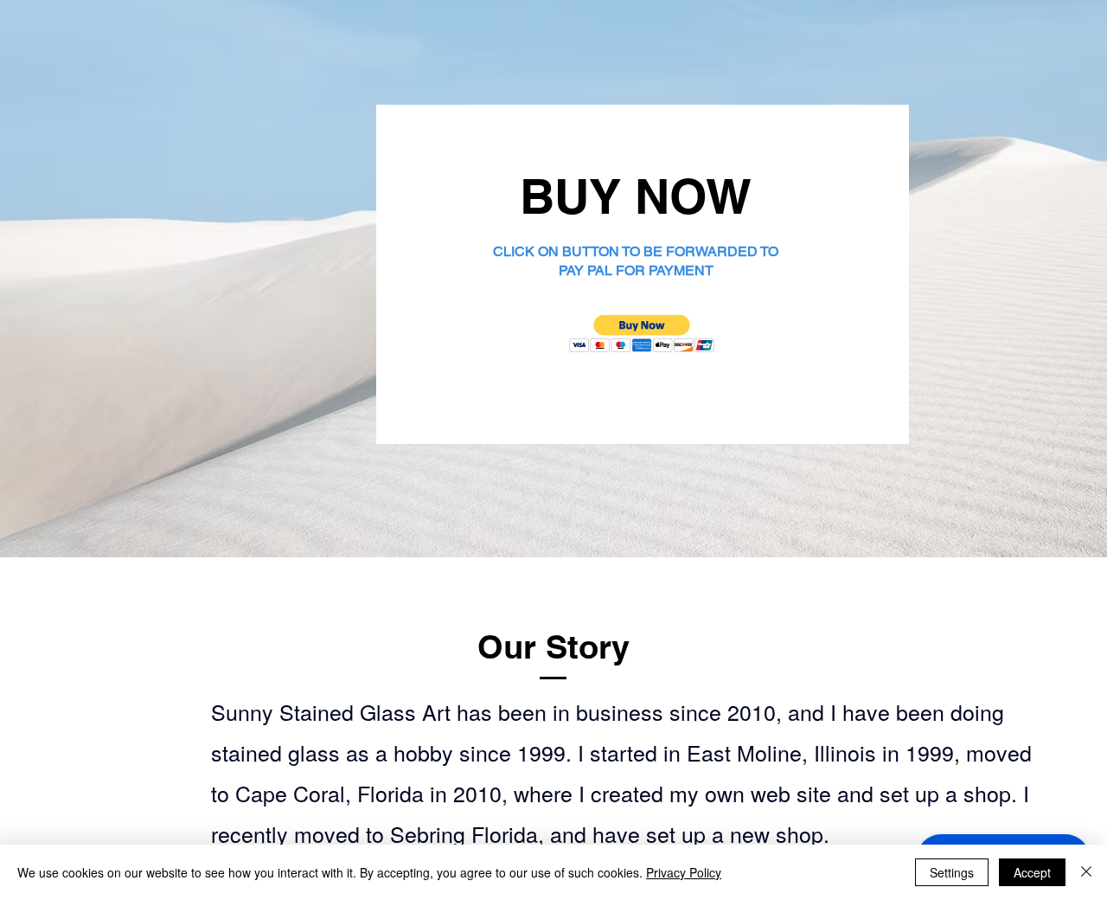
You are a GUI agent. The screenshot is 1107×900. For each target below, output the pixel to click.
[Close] (1086, 872)
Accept (1032, 872)
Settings (952, 872)
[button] (642, 333)
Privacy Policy (683, 872)
